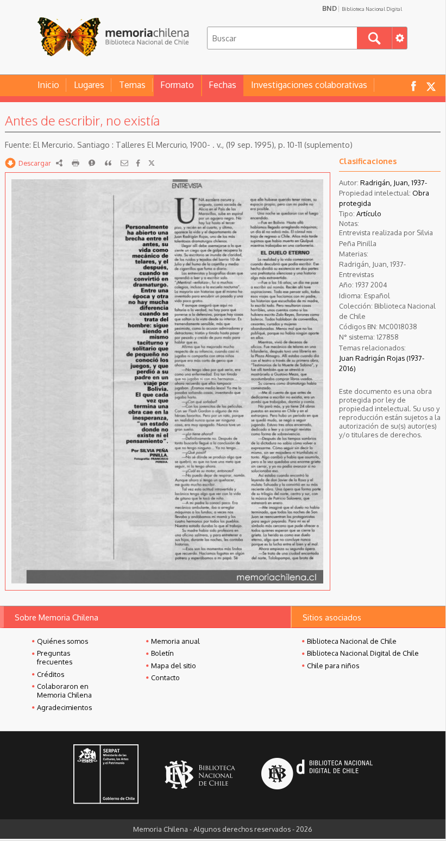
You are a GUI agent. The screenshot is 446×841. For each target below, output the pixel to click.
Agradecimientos (64, 707)
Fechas (222, 84)
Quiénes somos (62, 641)
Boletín (162, 653)
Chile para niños (333, 665)
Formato (177, 84)
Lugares (89, 84)
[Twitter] (151, 163)
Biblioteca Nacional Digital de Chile (363, 653)
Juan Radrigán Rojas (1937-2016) (381, 363)
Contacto (165, 677)
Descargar (34, 163)
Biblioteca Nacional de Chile (352, 641)
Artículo (368, 213)
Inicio (48, 84)
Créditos (50, 674)
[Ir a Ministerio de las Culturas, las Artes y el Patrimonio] (106, 775)
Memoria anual (175, 641)
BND (362, 8)
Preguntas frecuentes (54, 657)
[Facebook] (138, 163)
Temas (132, 84)
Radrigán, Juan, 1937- (393, 182)
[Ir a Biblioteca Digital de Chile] (317, 775)
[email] (124, 163)
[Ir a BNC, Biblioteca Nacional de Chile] (200, 775)
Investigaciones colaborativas (309, 84)
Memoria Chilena (113, 36)
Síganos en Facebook (413, 85)
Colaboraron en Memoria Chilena (64, 690)
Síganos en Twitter (431, 85)
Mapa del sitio (173, 665)
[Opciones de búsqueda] (399, 38)
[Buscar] (374, 38)
